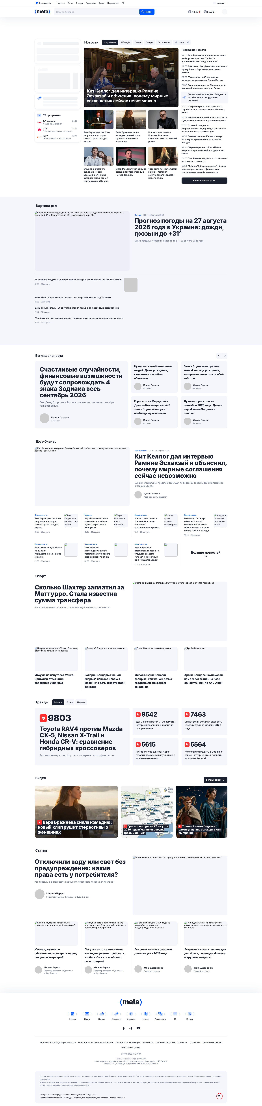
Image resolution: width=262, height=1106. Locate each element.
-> (206, 554)
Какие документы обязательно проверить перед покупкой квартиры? (56, 953)
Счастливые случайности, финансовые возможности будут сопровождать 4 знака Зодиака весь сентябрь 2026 (81, 382)
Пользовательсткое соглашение (95, 1043)
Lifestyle (125, 42)
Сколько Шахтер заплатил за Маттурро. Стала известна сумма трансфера (79, 593)
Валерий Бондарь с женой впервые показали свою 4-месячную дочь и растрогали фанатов (105, 681)
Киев (181, 42)
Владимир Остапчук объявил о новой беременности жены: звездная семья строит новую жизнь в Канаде (96, 175)
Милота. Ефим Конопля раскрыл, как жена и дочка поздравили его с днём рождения (153, 681)
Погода (79, 3)
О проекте (195, 1043)
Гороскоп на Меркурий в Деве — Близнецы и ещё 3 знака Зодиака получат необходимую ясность (152, 407)
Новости (61, 3)
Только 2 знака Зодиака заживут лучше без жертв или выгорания (201, 812)
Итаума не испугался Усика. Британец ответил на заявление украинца (54, 679)
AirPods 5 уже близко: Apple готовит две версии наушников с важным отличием (155, 755)
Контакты (148, 1043)
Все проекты (45, 3)
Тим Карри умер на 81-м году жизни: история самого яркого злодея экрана (97, 137)
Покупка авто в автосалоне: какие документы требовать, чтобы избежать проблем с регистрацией (105, 955)
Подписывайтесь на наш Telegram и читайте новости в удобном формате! (207, 97)
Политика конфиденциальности (58, 1043)
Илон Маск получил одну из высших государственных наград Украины (131, 172)
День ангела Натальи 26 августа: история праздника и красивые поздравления (77, 307)
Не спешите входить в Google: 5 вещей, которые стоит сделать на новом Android (78, 279)
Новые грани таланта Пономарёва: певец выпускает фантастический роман (163, 137)
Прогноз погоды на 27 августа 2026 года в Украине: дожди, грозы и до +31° (180, 227)
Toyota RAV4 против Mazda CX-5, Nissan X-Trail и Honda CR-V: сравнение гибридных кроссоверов (81, 738)
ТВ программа (52, 115)
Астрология (164, 42)
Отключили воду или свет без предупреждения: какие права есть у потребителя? (80, 868)
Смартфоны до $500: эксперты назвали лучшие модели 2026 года (204, 725)
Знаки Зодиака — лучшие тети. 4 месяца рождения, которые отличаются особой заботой (204, 372)
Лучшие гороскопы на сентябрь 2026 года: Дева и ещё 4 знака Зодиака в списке (203, 407)
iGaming (189, 1019)
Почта (70, 3)
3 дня (70, 702)
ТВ (123, 3)
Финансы (131, 1019)
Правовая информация (128, 1043)
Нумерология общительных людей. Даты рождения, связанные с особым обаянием (153, 372)
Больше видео (214, 779)
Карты (101, 3)
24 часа (58, 702)
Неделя (81, 702)
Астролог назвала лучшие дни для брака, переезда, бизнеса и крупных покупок (205, 953)
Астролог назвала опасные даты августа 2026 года (153, 951)
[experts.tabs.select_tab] (219, 356)
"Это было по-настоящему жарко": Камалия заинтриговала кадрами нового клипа (162, 173)
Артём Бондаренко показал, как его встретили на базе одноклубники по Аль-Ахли (204, 679)
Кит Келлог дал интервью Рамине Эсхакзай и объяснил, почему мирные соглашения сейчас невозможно (180, 466)
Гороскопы (91, 3)
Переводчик (113, 3)
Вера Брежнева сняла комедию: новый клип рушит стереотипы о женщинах (127, 137)
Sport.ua (182, 1043)
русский (220, 3)
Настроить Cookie (212, 1043)
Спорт (138, 42)
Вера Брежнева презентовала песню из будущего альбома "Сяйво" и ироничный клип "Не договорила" (146, 553)
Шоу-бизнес (110, 42)
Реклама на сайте (165, 1043)
